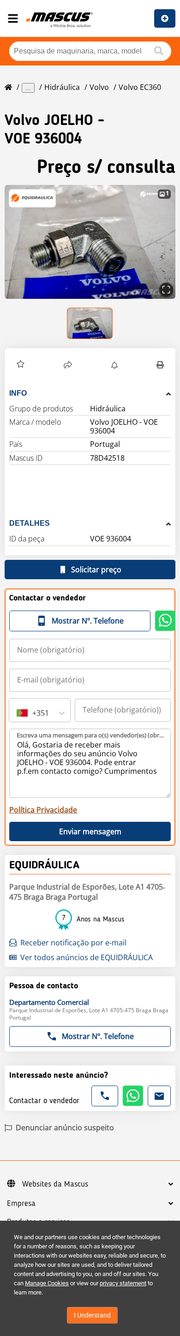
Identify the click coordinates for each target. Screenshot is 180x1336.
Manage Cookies (47, 1283)
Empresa (21, 1203)
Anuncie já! (164, 18)
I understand (92, 1315)
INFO (18, 393)
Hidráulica (62, 87)
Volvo (99, 87)
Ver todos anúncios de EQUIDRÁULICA (86, 957)
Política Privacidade (43, 810)
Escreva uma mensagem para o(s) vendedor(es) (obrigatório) (90, 735)
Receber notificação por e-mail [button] (73, 943)
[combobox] (17, 712)
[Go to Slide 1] (90, 323)
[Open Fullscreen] (166, 290)
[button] (90, 242)
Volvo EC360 (140, 87)
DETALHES (29, 523)
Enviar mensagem (90, 831)
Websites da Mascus (55, 1184)
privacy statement (123, 1283)
